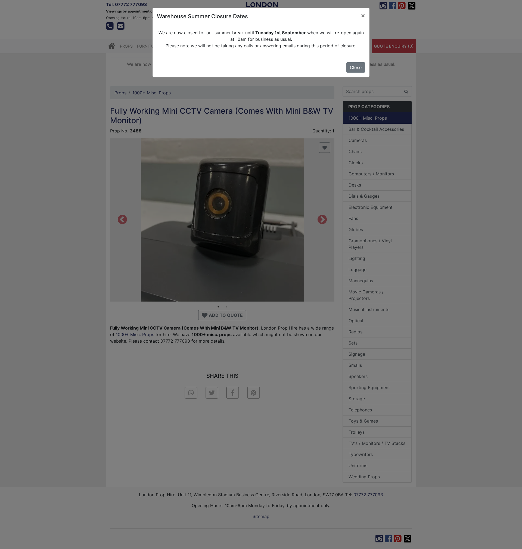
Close (356, 67)
